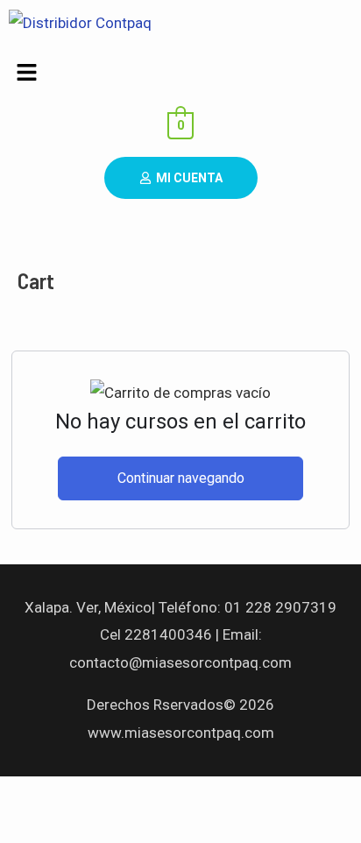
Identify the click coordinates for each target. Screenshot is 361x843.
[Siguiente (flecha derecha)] (109, 828)
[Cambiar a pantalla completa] (109, 795)
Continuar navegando (180, 478)
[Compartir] (182, 795)
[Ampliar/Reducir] (35, 795)
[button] (180, 73)
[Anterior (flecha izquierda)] (35, 828)
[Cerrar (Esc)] (256, 795)
